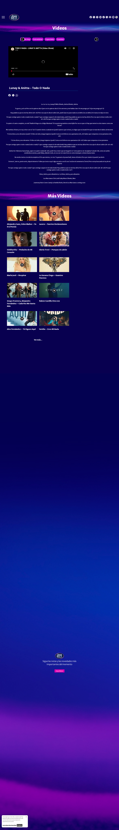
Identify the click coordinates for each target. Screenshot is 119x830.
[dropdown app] (110, 17)
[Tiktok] (104, 17)
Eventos (60, 39)
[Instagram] (97, 17)
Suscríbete (59, 671)
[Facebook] (91, 17)
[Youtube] (100, 17)
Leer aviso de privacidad (9, 825)
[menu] (3, 17)
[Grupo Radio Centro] (107, 17)
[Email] (113, 17)
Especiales (49, 39)
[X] (94, 17)
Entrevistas (38, 39)
